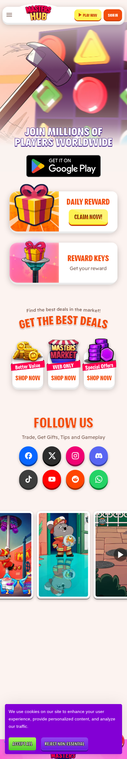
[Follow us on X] (52, 455)
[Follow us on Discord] (98, 455)
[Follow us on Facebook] (28, 455)
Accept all (22, 743)
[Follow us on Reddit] (75, 479)
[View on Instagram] (63, 554)
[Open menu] (9, 14)
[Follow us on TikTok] (28, 479)
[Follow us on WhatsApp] (98, 479)
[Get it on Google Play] (63, 166)
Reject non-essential (64, 743)
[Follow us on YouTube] (52, 479)
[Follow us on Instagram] (75, 455)
